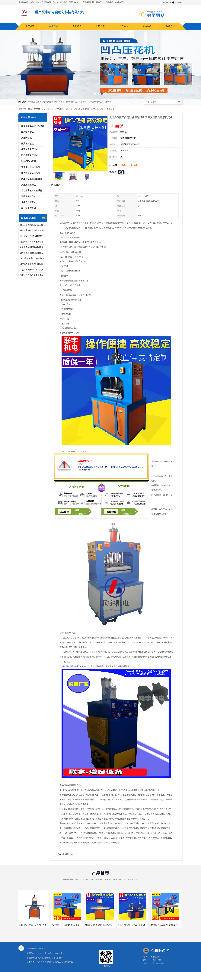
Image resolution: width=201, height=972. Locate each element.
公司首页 (30, 26)
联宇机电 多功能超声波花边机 (32, 230)
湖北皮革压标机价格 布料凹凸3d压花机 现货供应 (72, 925)
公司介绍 (100, 26)
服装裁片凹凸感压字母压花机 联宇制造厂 (102, 925)
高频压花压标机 (28, 185)
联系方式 (170, 26)
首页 (30, 109)
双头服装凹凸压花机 (30, 167)
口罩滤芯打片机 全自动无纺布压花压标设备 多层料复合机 (33, 275)
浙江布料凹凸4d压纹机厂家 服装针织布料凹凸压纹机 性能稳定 (45, 925)
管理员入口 (60, 962)
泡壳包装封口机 (28, 196)
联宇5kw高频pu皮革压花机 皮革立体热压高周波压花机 (141, 925)
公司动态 (123, 26)
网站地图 (69, 962)
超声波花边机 (27, 143)
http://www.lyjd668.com (63, 854)
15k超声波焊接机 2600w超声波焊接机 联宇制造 (33, 258)
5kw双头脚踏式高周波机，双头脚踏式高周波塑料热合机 (174, 925)
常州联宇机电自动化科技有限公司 (40, 958)
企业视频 (76, 26)
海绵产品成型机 (28, 202)
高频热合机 (26, 138)
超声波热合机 (27, 132)
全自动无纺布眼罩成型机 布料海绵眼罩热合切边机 (33, 247)
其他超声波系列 (28, 208)
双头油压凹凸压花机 (30, 173)
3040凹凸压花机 (28, 161)
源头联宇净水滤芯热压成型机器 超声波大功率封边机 (33, 225)
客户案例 (147, 26)
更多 (44, 218)
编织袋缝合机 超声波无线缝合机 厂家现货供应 (33, 242)
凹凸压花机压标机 (29, 155)
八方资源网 (41, 962)
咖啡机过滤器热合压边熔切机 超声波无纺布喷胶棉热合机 (33, 264)
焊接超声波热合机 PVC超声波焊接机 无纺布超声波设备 (33, 270)
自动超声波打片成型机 (31, 190)
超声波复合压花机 (29, 149)
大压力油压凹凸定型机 (53, 109)
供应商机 (53, 26)
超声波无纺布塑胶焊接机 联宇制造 (33, 253)
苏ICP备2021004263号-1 (54, 953)
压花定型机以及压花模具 (32, 126)
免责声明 (51, 962)
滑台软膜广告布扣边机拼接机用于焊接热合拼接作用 (33, 236)
